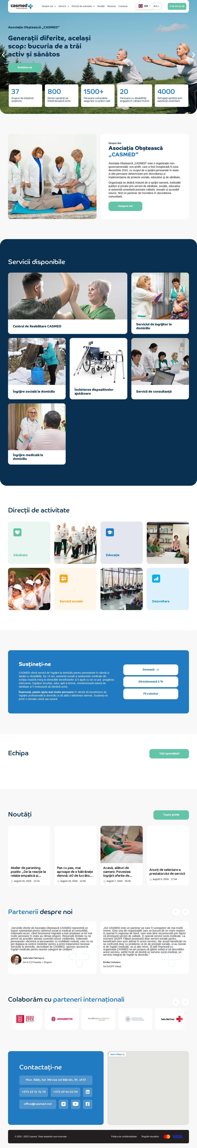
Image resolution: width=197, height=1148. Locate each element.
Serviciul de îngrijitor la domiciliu (154, 326)
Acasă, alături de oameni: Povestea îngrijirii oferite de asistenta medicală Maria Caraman (117, 875)
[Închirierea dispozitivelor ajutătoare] (120, 391)
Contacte (123, 6)
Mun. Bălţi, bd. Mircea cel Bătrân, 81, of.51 (56, 1079)
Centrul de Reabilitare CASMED (37, 326)
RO (155, 6)
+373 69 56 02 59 (65, 1091)
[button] (3, 55)
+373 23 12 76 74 (34, 1091)
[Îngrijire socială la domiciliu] (59, 391)
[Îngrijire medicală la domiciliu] (59, 457)
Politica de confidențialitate (124, 1136)
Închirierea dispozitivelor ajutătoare (94, 391)
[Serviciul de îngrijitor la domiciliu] (182, 326)
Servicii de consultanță (154, 391)
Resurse (111, 6)
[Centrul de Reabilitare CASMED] (120, 326)
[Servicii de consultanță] (182, 391)
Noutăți (101, 6)
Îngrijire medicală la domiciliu (28, 456)
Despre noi (47, 6)
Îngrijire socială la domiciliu (34, 391)
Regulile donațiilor (150, 1136)
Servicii (62, 6)
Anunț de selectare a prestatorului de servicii (167, 871)
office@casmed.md (37, 1103)
